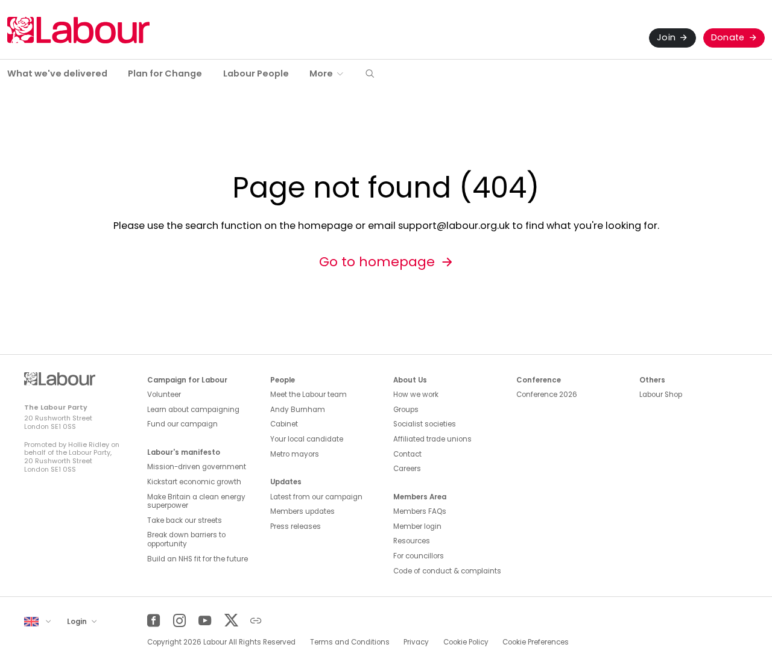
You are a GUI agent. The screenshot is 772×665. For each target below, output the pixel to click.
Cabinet (284, 424)
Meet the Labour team (308, 394)
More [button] (321, 73)
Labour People (256, 73)
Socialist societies (424, 424)
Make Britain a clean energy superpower (196, 501)
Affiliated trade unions (432, 439)
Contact (407, 454)
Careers (407, 468)
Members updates (302, 511)
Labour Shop (660, 394)
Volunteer (164, 394)
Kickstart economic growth (194, 482)
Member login (417, 526)
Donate (728, 37)
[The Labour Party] (78, 30)
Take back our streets (184, 520)
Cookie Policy (466, 642)
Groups (406, 409)
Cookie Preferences (535, 642)
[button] (370, 74)
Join (666, 37)
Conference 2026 (546, 394)
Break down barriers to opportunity (186, 539)
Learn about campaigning (193, 409)
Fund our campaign (182, 424)
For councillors (418, 556)
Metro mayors (294, 454)
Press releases (295, 526)
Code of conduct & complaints (447, 571)
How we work (415, 394)
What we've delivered (57, 73)
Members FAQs (419, 511)
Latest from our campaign (316, 497)
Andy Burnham (297, 409)
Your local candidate (306, 439)
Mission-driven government (196, 467)
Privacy (416, 642)
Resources (411, 541)
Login (78, 621)
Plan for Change (165, 73)
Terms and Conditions (350, 642)
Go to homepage (377, 261)
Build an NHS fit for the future (197, 559)
